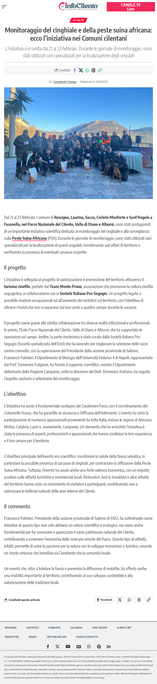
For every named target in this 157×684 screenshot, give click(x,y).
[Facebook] (48, 646)
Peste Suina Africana (29, 238)
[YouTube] (68, 646)
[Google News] (78, 646)
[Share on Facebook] (74, 70)
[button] (5, 6)
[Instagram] (89, 646)
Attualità (78, 20)
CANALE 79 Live (130, 6)
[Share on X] (81, 70)
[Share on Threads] (93, 70)
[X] (57, 646)
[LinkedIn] (109, 646)
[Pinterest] (99, 646)
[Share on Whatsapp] (87, 70)
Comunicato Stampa (64, 81)
